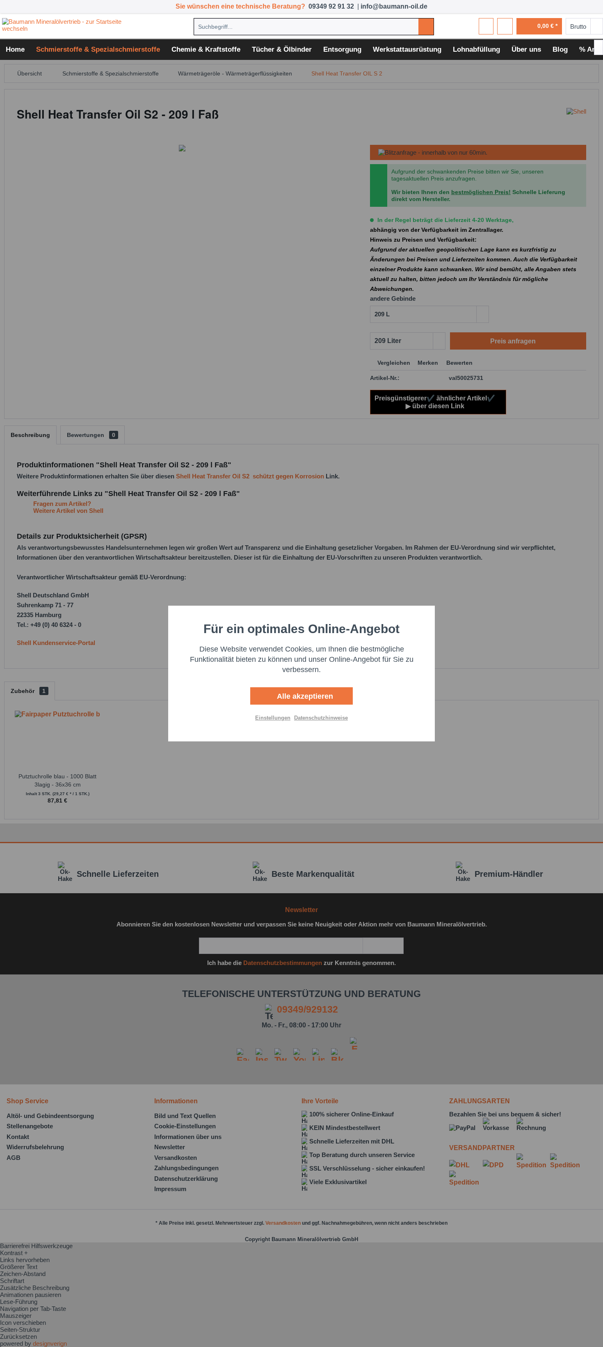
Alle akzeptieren (304, 696)
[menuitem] (314, 26)
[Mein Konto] (505, 26)
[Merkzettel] (486, 26)
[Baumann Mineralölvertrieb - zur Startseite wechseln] (75, 26)
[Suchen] (426, 26)
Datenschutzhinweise (321, 718)
